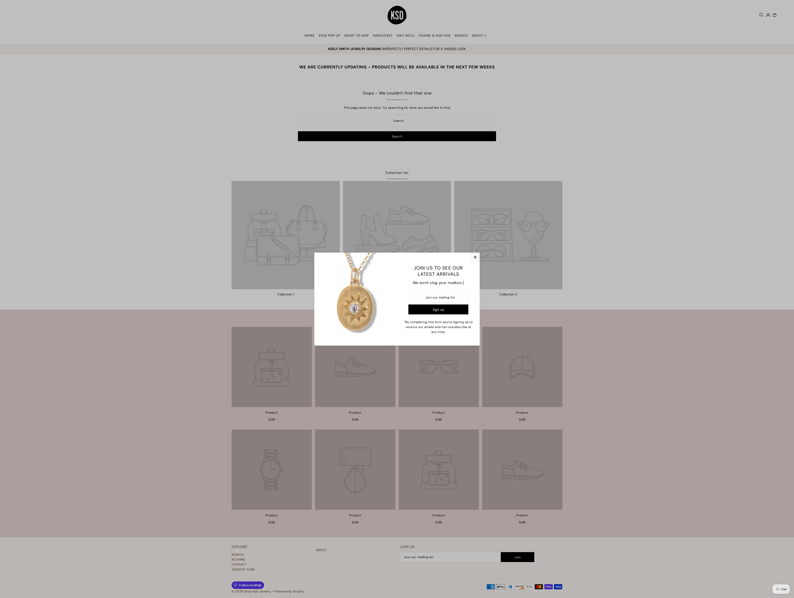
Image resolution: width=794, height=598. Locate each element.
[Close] (475, 257)
